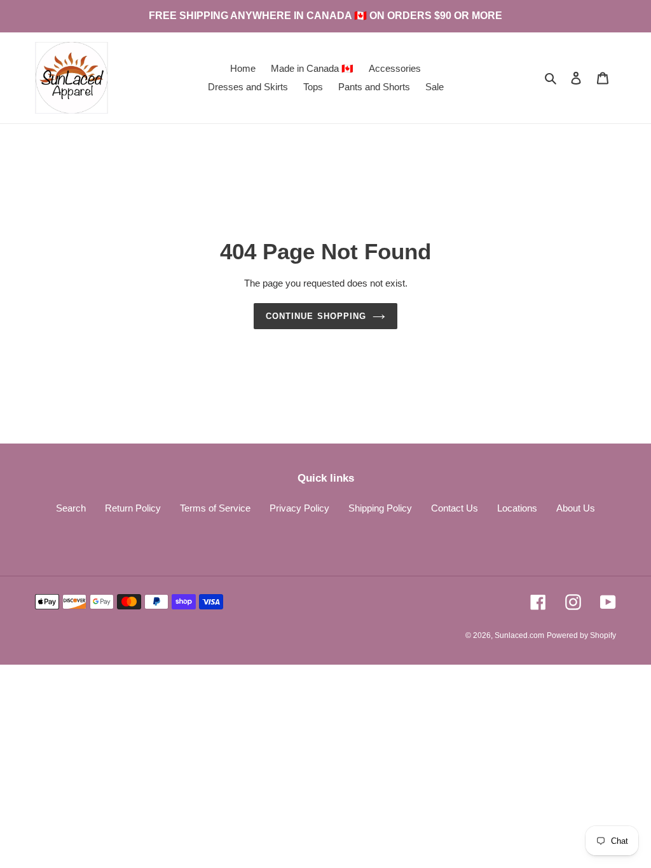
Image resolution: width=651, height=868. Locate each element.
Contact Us (454, 508)
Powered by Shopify (581, 635)
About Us (575, 508)
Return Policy (133, 508)
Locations (517, 508)
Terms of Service (215, 508)
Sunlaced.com (519, 635)
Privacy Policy (299, 508)
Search (71, 508)
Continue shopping (316, 316)
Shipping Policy (380, 508)
